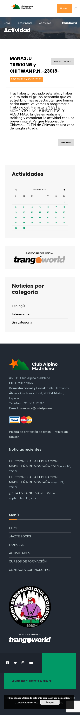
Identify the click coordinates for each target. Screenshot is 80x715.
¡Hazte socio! (20, 536)
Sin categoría (22, 322)
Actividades (19, 553)
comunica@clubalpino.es (36, 408)
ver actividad (62, 61)
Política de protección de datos (30, 432)
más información (27, 702)
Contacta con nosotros (30, 570)
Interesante (21, 314)
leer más (66, 142)
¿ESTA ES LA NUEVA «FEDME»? (32, 493)
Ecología (18, 306)
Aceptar (49, 702)
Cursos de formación (28, 561)
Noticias (16, 545)
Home (13, 528)
